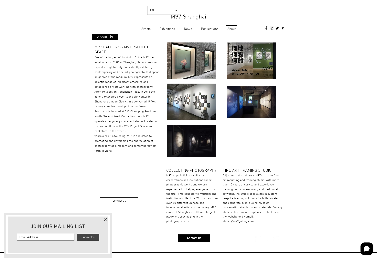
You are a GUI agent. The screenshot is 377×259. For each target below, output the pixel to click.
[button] (105, 219)
